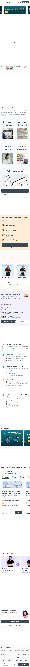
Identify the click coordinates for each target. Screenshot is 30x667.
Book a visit (23, 664)
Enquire (18, 512)
